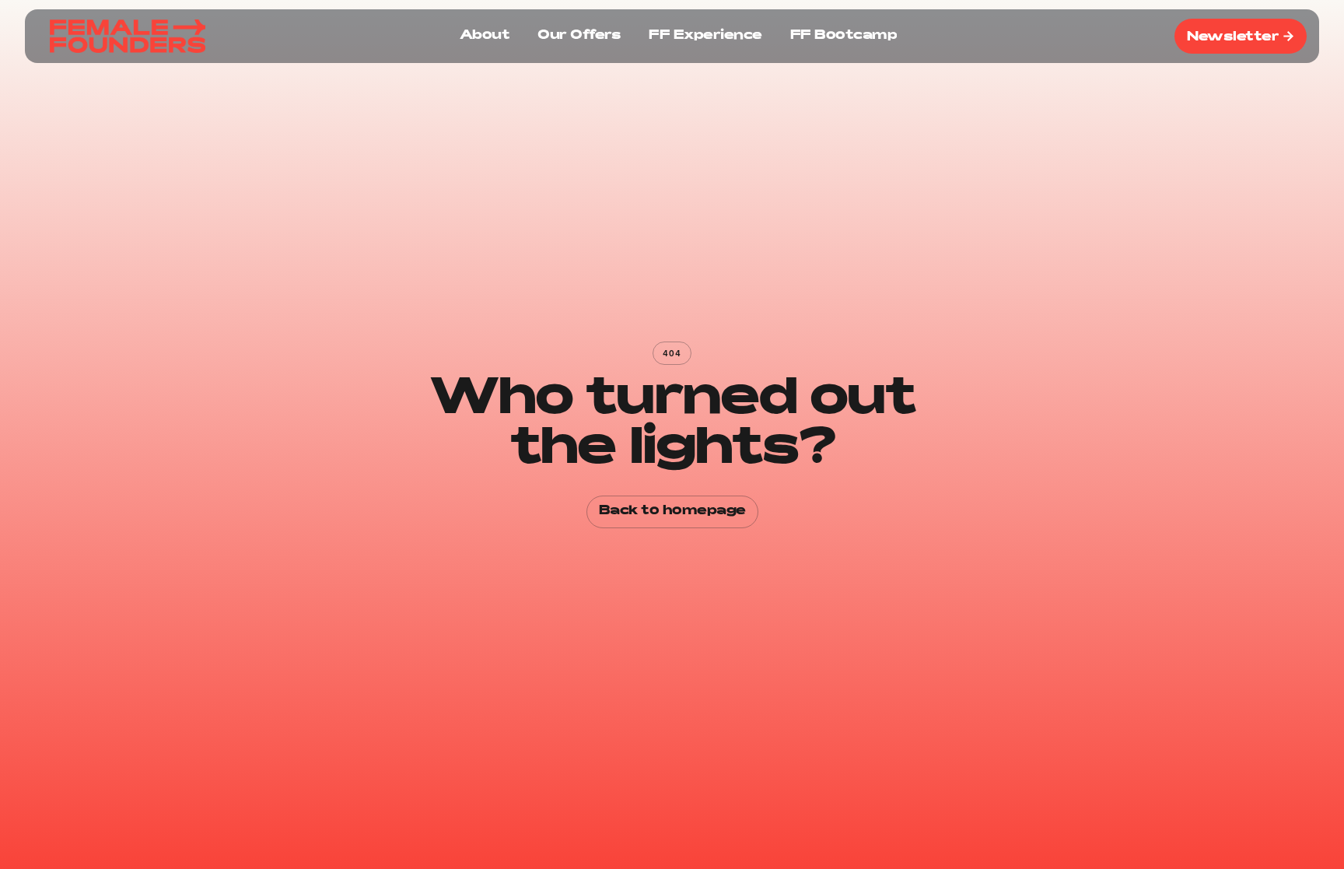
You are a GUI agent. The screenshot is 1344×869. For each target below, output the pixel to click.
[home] (127, 36)
